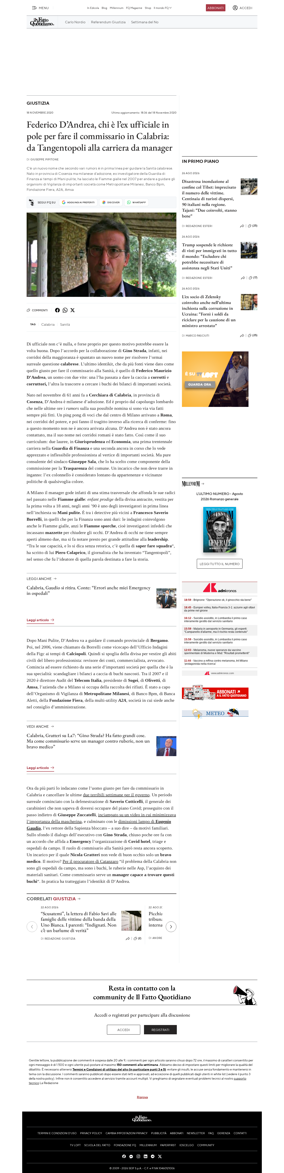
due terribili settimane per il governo (116, 794)
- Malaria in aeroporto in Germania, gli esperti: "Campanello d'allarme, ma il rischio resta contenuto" (216, 630)
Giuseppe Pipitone (43, 159)
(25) (254, 225)
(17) (255, 277)
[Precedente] (32, 926)
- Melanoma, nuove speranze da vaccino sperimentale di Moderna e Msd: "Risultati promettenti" (216, 652)
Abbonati (215, 8)
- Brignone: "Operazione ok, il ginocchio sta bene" (218, 599)
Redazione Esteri (197, 226)
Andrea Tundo (162, 938)
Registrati (161, 1030)
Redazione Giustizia (58, 938)
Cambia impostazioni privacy (127, 1133)
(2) (139, 938)
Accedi (123, 1030)
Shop (148, 7)
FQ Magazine (134, 7)
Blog (104, 7)
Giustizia (38, 103)
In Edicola (93, 7)
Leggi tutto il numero (219, 564)
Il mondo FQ (161, 8)
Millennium (116, 7)
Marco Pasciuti (195, 335)
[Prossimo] (171, 926)
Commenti (40, 310)
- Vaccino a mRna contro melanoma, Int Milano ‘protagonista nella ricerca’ (216, 662)
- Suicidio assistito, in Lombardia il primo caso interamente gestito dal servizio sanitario (215, 620)
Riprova (142, 1097)
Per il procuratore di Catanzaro (90, 861)
